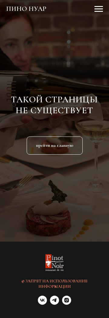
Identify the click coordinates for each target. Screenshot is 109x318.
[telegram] (54, 303)
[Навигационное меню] (98, 9)
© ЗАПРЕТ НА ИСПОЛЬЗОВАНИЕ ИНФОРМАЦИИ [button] (54, 283)
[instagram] (66, 303)
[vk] (42, 303)
